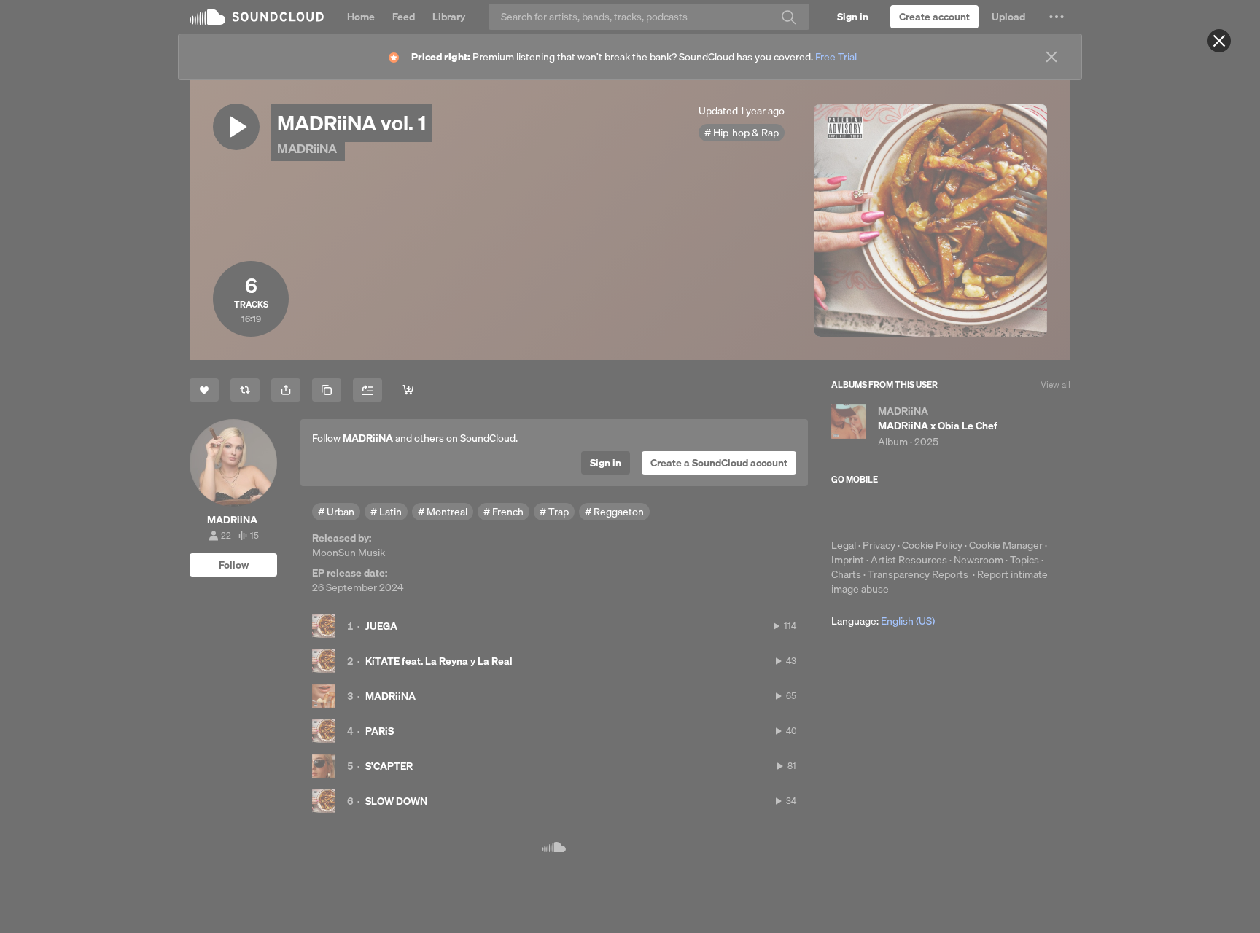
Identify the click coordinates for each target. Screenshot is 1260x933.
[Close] (1219, 40)
